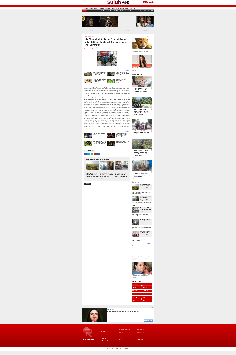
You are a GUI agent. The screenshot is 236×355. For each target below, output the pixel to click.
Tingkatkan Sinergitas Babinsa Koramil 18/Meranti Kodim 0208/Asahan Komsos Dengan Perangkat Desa (145, 232)
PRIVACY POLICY (104, 340)
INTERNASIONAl (146, 290)
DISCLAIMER (103, 338)
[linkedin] (98, 154)
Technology (101, 6)
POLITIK (134, 300)
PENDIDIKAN (134, 297)
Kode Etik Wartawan (105, 335)
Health (121, 6)
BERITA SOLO (121, 339)
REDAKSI (102, 333)
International (85, 8)
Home (84, 6)
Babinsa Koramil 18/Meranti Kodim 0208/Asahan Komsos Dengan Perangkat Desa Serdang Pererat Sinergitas (141, 174)
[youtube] (87, 2)
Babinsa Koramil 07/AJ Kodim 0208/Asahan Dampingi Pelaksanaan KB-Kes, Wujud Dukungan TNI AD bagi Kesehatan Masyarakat (135, 10)
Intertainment (109, 6)
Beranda (85, 36)
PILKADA (144, 297)
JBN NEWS (139, 334)
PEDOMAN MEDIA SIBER (106, 336)
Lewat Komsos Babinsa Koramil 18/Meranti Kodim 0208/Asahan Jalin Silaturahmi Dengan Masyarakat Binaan (98, 10)
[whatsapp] (92, 154)
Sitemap (145, 2)
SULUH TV (116, 6)
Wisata (130, 8)
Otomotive (94, 6)
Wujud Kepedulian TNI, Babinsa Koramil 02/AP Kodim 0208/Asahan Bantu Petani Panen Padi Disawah (92, 174)
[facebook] (82, 2)
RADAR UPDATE (140, 336)
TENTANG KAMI (104, 331)
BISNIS (144, 284)
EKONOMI (145, 287)
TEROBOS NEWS (122, 332)
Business (89, 6)
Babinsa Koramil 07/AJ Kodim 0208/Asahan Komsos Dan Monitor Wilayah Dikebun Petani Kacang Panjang (141, 153)
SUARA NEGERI (122, 334)
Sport (134, 8)
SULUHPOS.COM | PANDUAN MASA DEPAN (121, 348)
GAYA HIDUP (134, 290)
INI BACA (138, 337)
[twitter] (88, 154)
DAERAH (134, 287)
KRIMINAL (134, 294)
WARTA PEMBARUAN (141, 332)
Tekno (126, 8)
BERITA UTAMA (91, 36)
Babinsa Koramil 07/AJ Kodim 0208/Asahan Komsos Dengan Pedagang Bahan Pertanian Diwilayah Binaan (145, 220)
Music (117, 8)
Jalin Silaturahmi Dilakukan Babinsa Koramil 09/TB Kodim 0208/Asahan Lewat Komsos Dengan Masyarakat (140, 112)
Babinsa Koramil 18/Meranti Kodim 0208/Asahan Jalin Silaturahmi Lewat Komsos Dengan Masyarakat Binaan (140, 91)
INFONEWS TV (140, 339)
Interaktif (122, 8)
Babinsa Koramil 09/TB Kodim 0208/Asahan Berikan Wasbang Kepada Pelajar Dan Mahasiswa (141, 132)
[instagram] (85, 2)
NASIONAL (145, 294)
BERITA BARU (121, 336)
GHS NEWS (121, 337)
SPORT (144, 300)
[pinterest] (95, 154)
